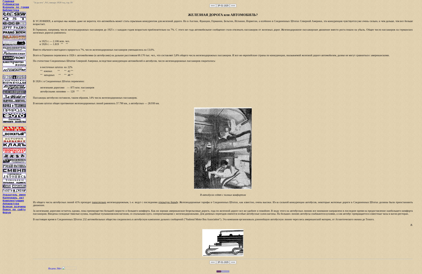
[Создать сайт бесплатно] (222, 271)
